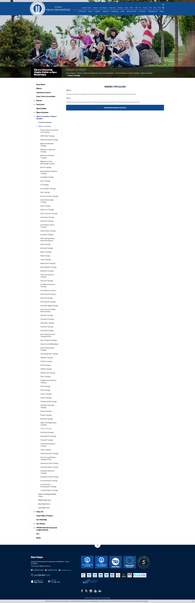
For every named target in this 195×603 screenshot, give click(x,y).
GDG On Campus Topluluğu (48, 213)
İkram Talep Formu (44, 504)
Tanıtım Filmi (112, 8)
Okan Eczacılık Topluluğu (48, 294)
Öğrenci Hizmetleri (42, 112)
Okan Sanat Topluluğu (47, 330)
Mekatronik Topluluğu (47, 271)
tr (163, 4)
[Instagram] (91, 591)
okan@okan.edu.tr (66, 570)
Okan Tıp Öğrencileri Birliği (48, 340)
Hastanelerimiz (152, 11)
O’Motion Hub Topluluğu (47, 373)
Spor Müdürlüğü (41, 520)
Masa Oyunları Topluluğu (47, 263)
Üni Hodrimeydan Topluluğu (48, 481)
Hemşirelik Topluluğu (46, 235)
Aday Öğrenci (103, 8)
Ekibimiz (39, 88)
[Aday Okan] (115, 562)
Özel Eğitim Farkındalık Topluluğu (47, 406)
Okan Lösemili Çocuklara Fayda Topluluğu (48, 310)
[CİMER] (124, 575)
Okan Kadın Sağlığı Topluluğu (49, 306)
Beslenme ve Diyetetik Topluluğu (47, 157)
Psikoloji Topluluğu (46, 415)
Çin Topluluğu (44, 185)
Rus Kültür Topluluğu (46, 419)
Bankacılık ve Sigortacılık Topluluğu (47, 151)
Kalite (122, 11)
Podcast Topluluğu (46, 411)
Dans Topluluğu (45, 192)
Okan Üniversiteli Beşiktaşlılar (49, 344)
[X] (86, 590)
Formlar (145, 8)
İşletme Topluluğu (45, 252)
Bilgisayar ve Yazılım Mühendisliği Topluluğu (47, 162)
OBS (136, 8)
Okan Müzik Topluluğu (47, 319)
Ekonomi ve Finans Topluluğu (49, 196)
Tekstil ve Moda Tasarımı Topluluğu (47, 445)
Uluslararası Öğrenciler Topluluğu (47, 472)
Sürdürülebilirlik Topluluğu (48, 436)
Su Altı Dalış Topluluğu (47, 432)
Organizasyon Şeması (43, 92)
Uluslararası (114, 11)
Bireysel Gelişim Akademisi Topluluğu (48, 172)
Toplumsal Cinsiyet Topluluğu (49, 453)
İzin (140, 8)
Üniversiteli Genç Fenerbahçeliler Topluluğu (48, 485)
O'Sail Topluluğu (45, 386)
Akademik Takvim (86, 8)
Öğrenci (97, 11)
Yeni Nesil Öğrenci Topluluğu (49, 490)
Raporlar (39, 100)
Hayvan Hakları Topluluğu (48, 231)
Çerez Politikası (94, 601)
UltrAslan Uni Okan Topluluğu (49, 463)
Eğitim (90, 11)
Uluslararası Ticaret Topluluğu (49, 477)
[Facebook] (82, 591)
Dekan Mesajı (40, 84)
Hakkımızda (82, 11)
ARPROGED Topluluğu (47, 136)
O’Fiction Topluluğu (46, 361)
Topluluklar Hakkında (45, 122)
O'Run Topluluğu (45, 377)
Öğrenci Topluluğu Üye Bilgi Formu (47, 495)
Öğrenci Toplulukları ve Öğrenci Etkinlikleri (46, 117)
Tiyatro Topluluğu (45, 450)
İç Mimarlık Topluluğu (46, 248)
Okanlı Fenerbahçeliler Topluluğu (47, 349)
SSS (150, 8)
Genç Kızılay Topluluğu (47, 217)
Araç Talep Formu (44, 508)
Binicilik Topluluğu (45, 167)
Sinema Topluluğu (74, 75)
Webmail (95, 8)
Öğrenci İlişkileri (41, 108)
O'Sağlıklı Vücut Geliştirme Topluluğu (48, 381)
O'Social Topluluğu (46, 398)
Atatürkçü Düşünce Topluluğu (49, 140)
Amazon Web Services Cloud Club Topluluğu (49, 131)
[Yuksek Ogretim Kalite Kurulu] (144, 562)
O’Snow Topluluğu (46, 394)
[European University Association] (139, 575)
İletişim (162, 11)
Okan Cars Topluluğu (46, 281)
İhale (154, 8)
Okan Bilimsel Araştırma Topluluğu (47, 286)
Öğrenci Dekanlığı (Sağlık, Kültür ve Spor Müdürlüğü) (45, 72)
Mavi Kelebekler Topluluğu (48, 267)
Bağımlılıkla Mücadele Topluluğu (47, 145)
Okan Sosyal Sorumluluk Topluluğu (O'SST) (47, 335)
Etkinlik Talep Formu (44, 500)
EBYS (131, 8)
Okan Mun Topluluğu (46, 315)
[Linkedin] (100, 591)
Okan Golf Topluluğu (46, 298)
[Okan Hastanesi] (87, 562)
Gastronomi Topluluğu (47, 210)
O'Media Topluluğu (46, 369)
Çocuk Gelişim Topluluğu (48, 189)
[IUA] (129, 575)
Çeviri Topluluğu (45, 181)
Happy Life (39, 512)
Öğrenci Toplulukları (146, 73)
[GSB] (118, 575)
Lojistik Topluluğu (45, 259)
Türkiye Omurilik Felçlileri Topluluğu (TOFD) (48, 458)
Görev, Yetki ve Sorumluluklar (45, 96)
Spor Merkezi (40, 524)
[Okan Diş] (101, 562)
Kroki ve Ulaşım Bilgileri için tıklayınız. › (41, 566)
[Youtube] (95, 591)
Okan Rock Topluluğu (46, 327)
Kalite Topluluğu (45, 256)
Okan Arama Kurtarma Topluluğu (47, 276)
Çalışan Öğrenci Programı (44, 516)
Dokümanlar (40, 104)
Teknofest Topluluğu (46, 440)
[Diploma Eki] (129, 562)
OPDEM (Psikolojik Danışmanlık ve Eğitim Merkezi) (46, 529)
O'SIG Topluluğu (45, 390)
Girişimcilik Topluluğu (46, 221)
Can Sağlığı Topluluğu (47, 177)
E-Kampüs (142, 11)
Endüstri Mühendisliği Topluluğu (47, 201)
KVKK (159, 8)
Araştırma (106, 11)
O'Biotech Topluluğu (46, 358)
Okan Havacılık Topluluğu (48, 302)
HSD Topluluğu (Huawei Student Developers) (47, 240)
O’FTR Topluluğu (45, 365)
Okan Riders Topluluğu (47, 323)
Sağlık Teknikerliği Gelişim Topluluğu (48, 424)
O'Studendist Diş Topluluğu (48, 401)
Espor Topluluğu (45, 206)
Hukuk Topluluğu (45, 244)
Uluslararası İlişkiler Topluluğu (49, 467)
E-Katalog (120, 8)
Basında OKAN (131, 11)
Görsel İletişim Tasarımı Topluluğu (47, 226)
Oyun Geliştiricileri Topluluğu (49, 354)
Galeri (126, 8)
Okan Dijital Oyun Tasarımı (48, 290)
